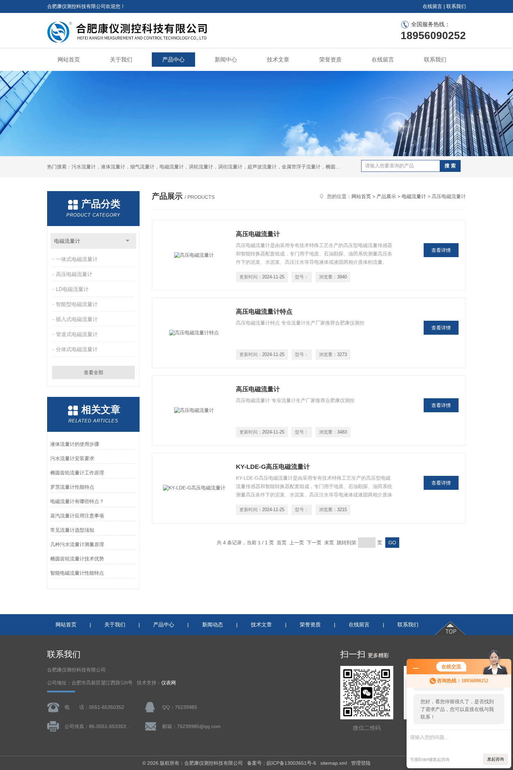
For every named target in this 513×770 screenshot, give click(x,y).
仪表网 (168, 682)
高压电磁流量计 (74, 274)
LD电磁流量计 (72, 289)
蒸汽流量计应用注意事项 (77, 515)
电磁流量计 (67, 241)
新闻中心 (226, 60)
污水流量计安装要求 (72, 458)
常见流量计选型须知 (72, 530)
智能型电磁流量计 (77, 304)
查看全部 (93, 372)
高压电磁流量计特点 (264, 311)
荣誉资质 (330, 60)
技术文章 (278, 60)
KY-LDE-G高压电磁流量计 (273, 466)
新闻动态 (212, 624)
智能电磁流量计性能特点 (77, 573)
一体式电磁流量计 (77, 259)
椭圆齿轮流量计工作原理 (77, 472)
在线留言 (432, 6)
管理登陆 (361, 763)
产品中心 (173, 60)
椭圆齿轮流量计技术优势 (77, 558)
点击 (127, 241)
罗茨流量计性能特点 (72, 487)
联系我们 (456, 6)
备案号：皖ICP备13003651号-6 (281, 763)
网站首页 (69, 60)
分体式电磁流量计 (77, 349)
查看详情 (441, 250)
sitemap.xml (333, 763)
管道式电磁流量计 (77, 334)
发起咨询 (495, 759)
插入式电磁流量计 (77, 319)
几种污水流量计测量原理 (77, 544)
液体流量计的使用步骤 (74, 444)
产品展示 (386, 196)
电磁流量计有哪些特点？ (77, 501)
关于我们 (121, 60)
